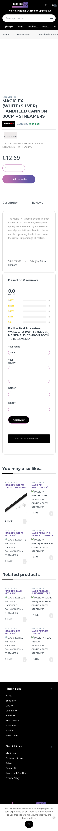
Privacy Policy (12, 777)
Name (12, 387)
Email (12, 402)
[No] (54, 817)
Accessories (12, 735)
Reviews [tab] (37, 202)
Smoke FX (11, 725)
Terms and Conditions (17, 773)
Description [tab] (10, 202)
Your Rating (14, 346)
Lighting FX (8, 26)
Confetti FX (11, 710)
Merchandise (12, 720)
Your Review (11, 361)
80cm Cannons (9, 96)
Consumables (23, 34)
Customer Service (15, 758)
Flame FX (10, 715)
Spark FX (10, 730)
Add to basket (20, 179)
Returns (10, 763)
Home (5, 34)
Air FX (20, 26)
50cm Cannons (37, 482)
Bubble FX (33, 26)
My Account (12, 753)
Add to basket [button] (23, 521)
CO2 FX (45, 26)
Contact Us (11, 768)
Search (51, 18)
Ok (29, 824)
